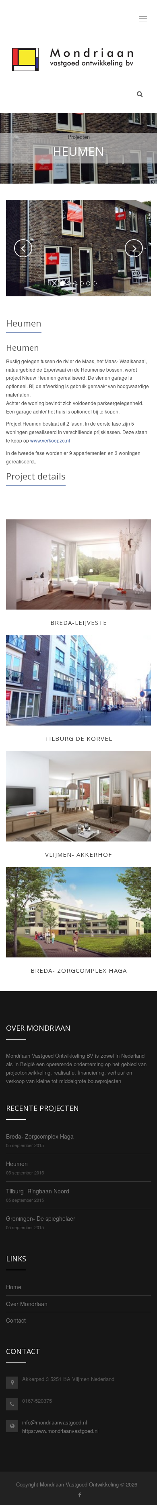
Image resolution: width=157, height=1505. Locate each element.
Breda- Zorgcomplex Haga (40, 1136)
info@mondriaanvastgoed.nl (54, 1422)
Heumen (17, 1164)
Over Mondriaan (27, 1304)
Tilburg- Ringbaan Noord (37, 1191)
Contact (16, 1320)
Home (13, 1287)
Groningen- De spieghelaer (40, 1218)
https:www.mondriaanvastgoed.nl (60, 1431)
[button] (23, 248)
